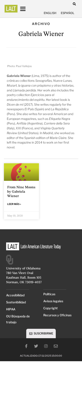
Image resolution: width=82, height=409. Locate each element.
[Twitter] (36, 346)
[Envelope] (56, 346)
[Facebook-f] (26, 346)
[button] (74, 4)
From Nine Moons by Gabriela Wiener (21, 192)
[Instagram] (46, 346)
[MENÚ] (27, 9)
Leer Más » (14, 204)
